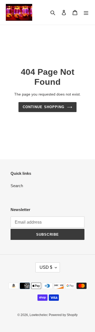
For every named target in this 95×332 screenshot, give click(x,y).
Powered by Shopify (63, 315)
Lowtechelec (39, 315)
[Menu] (86, 12)
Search (17, 185)
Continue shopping (43, 107)
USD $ (46, 267)
